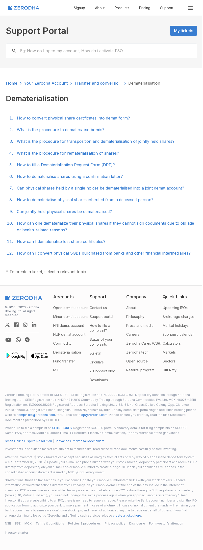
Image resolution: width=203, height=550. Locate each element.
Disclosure (137, 523)
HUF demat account (69, 334)
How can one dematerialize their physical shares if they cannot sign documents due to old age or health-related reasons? (105, 226)
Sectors (169, 361)
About (100, 8)
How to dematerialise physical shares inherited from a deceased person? (85, 199)
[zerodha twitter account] (7, 324)
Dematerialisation (67, 352)
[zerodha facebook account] (16, 324)
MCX (28, 523)
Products (122, 8)
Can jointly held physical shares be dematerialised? (64, 211)
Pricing (144, 8)
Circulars (97, 362)
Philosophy (135, 316)
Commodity (62, 343)
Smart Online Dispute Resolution (28, 441)
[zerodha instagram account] (25, 324)
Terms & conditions (50, 523)
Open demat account (70, 308)
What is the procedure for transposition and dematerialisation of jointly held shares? (96, 141)
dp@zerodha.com (94, 415)
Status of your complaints (101, 341)
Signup (79, 8)
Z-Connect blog (102, 371)
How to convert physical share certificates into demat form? (73, 118)
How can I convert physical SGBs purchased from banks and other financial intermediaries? (104, 253)
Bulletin (95, 353)
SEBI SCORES (62, 428)
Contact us (98, 308)
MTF (57, 370)
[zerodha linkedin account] (34, 324)
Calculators (172, 343)
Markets (169, 352)
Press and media (139, 325)
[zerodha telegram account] (27, 339)
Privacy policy (115, 523)
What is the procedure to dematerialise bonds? (60, 129)
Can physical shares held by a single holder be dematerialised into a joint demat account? (100, 188)
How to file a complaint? (100, 328)
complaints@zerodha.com (36, 415)
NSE (8, 523)
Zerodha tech (137, 352)
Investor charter (16, 532)
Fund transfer (64, 361)
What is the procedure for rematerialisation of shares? (68, 153)
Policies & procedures (84, 523)
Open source (137, 361)
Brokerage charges (179, 316)
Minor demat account (70, 316)
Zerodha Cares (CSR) (144, 343)
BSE (18, 523)
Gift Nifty (170, 370)
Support (166, 8)
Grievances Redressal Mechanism (79, 441)
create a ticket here (127, 515)
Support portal (101, 316)
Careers (132, 334)
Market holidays (176, 325)
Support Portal (37, 30)
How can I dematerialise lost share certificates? (61, 241)
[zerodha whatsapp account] (18, 339)
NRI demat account (68, 325)
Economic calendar (178, 334)
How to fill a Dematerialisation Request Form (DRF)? (66, 164)
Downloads (99, 380)
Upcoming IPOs (175, 308)
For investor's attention (166, 523)
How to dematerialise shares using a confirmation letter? (70, 176)
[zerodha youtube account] (8, 339)
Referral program (140, 370)
